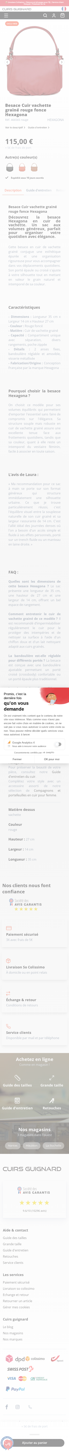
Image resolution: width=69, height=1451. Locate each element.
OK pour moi (51, 759)
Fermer (17, 759)
